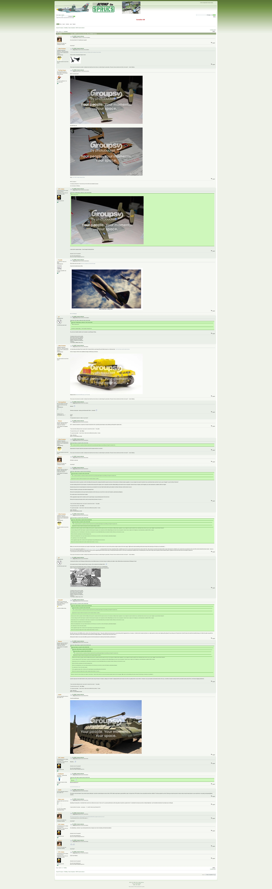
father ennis (61, 799)
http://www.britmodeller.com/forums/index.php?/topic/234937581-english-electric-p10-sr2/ (87, 816)
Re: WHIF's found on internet (78, 36)
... (62, 31)
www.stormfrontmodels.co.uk (75, 786)
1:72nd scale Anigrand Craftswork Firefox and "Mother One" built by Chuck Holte (85, 52)
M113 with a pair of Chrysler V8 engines (92, 549)
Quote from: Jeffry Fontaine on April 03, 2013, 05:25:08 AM (80, 471)
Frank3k (60, 260)
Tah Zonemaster (138, 883)
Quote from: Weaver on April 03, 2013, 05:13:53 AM (80, 473)
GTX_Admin (61, 189)
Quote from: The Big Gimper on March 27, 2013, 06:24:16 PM (80, 192)
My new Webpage (73, 313)
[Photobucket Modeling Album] (57, 83)
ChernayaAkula (62, 402)
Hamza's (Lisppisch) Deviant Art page (88, 263)
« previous (212, 29)
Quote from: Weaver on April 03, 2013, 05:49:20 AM (79, 517)
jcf (58, 316)
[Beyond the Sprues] (57, 202)
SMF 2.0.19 (131, 882)
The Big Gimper (62, 70)
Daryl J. (60, 36)
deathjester (61, 773)
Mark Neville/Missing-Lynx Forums (82, 394)
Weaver (60, 421)
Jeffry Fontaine (62, 48)
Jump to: (203, 874)
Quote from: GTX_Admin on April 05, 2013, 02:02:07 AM (79, 777)
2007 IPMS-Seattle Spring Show (78, 177)
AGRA (59, 694)
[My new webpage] (57, 273)
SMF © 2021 (136, 882)
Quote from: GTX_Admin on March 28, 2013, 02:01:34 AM (80, 320)
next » (215, 29)
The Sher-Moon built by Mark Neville (123, 349)
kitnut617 (60, 600)
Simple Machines (141, 882)
